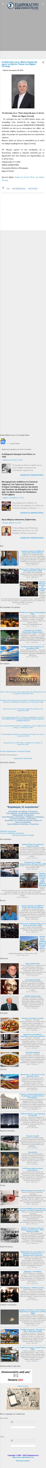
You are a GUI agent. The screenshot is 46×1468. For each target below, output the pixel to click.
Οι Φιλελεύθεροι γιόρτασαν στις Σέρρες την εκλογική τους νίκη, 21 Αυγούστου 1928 (23, 735)
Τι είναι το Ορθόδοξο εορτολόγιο (12, 833)
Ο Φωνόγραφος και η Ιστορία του (33, 1190)
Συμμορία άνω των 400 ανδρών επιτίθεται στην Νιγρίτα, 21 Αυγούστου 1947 (23, 743)
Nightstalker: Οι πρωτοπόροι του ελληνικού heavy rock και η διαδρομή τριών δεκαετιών (33, 1253)
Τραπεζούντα (32, 1152)
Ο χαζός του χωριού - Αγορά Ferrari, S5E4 (33, 1348)
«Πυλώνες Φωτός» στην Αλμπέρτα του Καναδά (32, 1114)
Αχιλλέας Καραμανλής (33, 996)
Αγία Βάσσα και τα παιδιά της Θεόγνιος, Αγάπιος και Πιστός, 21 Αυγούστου (23, 821)
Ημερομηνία (18, 758)
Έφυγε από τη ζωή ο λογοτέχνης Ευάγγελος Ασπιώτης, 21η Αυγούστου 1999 (23, 709)
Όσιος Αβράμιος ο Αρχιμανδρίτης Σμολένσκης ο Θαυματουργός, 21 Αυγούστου (23, 814)
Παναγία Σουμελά (32, 1136)
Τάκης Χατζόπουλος (32, 963)
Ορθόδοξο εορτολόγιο (8, 831)
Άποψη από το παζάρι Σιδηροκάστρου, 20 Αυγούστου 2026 (33, 863)
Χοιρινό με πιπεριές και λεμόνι (33, 1018)
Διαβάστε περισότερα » (32, 475)
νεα (8, 189)
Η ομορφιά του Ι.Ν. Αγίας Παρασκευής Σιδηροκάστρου (32, 631)
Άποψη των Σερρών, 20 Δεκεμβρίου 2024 (33, 613)
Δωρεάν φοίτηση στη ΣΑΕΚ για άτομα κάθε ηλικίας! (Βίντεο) (32, 552)
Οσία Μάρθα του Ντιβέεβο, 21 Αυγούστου (23, 811)
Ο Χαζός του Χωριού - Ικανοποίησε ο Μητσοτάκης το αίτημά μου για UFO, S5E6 (32, 1311)
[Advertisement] (23, 35)
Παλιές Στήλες (23, 1386)
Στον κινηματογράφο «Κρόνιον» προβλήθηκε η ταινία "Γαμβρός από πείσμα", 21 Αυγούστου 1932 (23, 726)
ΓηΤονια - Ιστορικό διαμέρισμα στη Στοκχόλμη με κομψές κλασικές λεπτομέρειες (32, 1095)
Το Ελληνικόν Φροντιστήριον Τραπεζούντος (32, 1169)
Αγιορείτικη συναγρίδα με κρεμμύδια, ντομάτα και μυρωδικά (32, 1035)
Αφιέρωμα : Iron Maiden (32, 1271)
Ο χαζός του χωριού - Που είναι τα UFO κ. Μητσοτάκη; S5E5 (32, 1330)
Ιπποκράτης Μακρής (32, 980)
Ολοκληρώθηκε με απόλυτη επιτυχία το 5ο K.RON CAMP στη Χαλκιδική (42, 879)
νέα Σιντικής (32, 189)
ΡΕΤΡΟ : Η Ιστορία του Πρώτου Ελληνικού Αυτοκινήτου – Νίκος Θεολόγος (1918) (32, 1229)
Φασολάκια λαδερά (33, 1052)
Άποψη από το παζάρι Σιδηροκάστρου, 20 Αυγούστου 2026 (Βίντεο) (42, 942)
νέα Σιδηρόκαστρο (18, 189)
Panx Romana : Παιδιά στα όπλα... (32, 1288)
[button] (43, 62)
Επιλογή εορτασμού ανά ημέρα (23, 835)
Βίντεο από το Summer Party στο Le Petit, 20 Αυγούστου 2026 (33, 570)
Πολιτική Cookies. (23, 1461)
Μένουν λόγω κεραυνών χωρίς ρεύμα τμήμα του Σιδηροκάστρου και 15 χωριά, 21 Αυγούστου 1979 (23, 692)
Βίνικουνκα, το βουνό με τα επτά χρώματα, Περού (33, 1075)
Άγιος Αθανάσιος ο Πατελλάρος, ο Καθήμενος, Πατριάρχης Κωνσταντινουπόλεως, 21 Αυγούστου (23, 818)
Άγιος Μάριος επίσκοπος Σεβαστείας (19, 519)
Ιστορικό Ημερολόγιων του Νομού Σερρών (15, 751)
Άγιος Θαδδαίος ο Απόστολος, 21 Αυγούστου (23, 824)
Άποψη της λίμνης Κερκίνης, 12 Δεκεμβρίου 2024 (32, 647)
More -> (37, 564)
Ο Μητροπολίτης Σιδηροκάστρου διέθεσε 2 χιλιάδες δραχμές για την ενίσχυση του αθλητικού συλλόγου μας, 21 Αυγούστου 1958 (23, 701)
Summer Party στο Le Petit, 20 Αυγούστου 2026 (42, 586)
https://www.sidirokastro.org (23, 1457)
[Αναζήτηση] (43, 4)
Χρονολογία (28, 758)
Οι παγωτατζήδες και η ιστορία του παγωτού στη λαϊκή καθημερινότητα (32, 1209)
